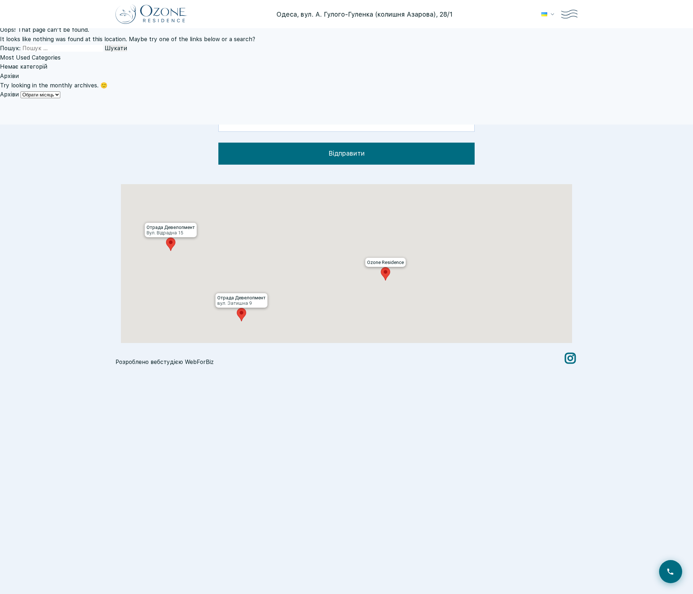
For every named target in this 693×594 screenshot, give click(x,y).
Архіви (9, 94)
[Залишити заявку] (670, 571)
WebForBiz (199, 361)
